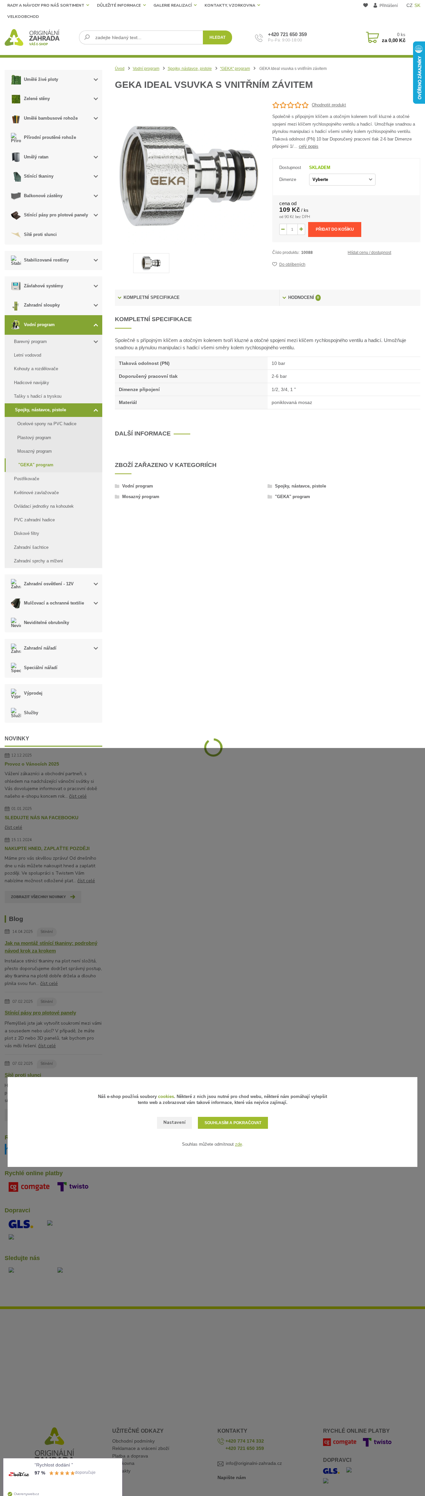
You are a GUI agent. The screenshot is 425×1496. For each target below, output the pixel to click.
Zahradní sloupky (42, 305)
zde (238, 1144)
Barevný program (30, 341)
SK (417, 5)
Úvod (120, 68)
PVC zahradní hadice (34, 519)
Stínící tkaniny (38, 176)
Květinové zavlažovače (36, 492)
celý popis (308, 146)
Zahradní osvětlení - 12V (49, 583)
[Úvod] (39, 37)
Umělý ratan (36, 156)
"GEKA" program (35, 464)
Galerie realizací (172, 5)
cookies (166, 1096)
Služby (31, 712)
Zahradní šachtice (31, 547)
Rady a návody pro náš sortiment (45, 5)
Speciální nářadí (40, 667)
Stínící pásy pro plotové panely (56, 214)
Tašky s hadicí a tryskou (37, 396)
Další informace (143, 433)
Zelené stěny (37, 98)
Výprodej (33, 693)
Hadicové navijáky (31, 382)
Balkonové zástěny (43, 195)
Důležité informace (119, 5)
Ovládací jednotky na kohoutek (44, 506)
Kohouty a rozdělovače (36, 368)
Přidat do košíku (335, 229)
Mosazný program (34, 451)
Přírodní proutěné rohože (50, 137)
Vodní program (39, 324)
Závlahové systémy (43, 285)
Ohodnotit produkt (329, 104)
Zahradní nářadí (40, 648)
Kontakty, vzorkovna (230, 5)
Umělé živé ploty (41, 79)
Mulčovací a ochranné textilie (54, 603)
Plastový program (34, 437)
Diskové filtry (26, 533)
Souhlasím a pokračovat (233, 1123)
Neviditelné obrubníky (46, 622)
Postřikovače (26, 478)
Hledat (217, 37)
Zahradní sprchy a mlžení (38, 560)
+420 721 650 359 (287, 34)
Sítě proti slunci (40, 234)
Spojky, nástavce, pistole (40, 409)
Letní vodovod (27, 355)
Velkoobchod (23, 16)
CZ (409, 5)
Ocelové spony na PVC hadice (46, 423)
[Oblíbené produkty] (365, 11)
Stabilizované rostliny (46, 260)
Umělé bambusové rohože (51, 118)
